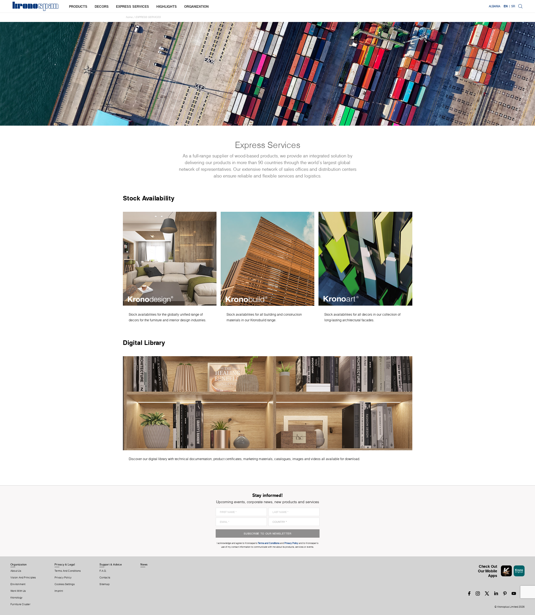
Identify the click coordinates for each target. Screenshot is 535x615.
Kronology (16, 597)
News (144, 564)
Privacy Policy (63, 577)
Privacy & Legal (65, 564)
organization (196, 6)
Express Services (148, 17)
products (78, 6)
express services (132, 6)
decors (102, 6)
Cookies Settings (65, 584)
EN (506, 6)
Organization (18, 564)
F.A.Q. (103, 571)
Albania (494, 6)
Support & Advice (110, 564)
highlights (166, 6)
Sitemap (104, 584)
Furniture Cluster (20, 604)
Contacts (104, 577)
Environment (17, 584)
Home (129, 17)
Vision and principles (23, 577)
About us (15, 571)
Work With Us (18, 591)
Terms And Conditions (68, 571)
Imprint (59, 591)
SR (513, 6)
